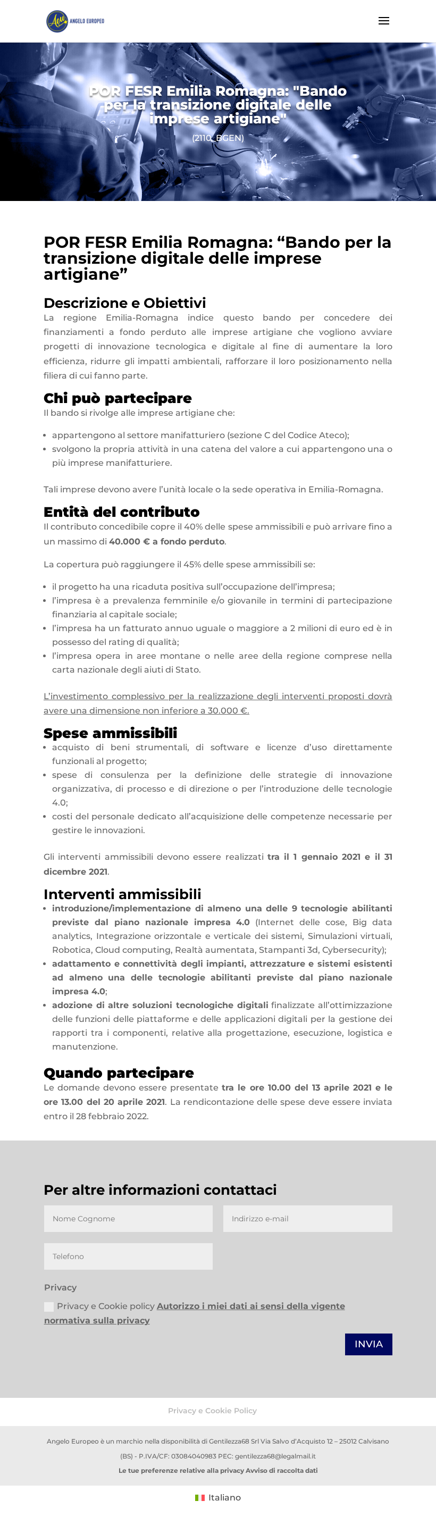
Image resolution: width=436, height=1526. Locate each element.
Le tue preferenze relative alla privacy (181, 1470)
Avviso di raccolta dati (282, 1470)
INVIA (369, 1344)
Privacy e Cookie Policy (212, 1410)
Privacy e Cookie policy (194, 1313)
